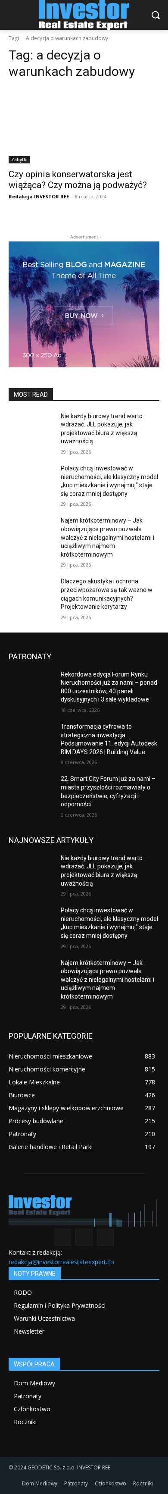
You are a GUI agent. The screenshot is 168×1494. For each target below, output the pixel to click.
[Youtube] (105, 1237)
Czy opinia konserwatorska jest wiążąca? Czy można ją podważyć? (78, 179)
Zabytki (19, 160)
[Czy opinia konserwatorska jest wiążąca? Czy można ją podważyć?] (84, 125)
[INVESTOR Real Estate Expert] (84, 15)
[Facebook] (62, 1237)
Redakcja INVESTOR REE (39, 196)
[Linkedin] (83, 1237)
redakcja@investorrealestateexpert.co (61, 1262)
